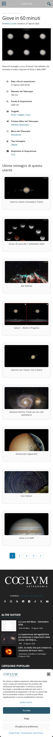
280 (20, 643)
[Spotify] (24, 602)
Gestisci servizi (26, 702)
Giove (27, 115)
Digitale (14, 145)
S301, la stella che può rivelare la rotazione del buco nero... (34, 649)
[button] (48, 674)
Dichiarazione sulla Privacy (32, 733)
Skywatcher (16, 135)
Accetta (26, 710)
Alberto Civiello (10, 24)
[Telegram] (30, 602)
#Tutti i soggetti (17, 115)
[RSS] (18, 602)
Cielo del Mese (24, 628)
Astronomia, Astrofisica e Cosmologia (32, 654)
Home (4, 13)
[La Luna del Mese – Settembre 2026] (8, 625)
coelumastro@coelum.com (31, 596)
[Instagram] (12, 602)
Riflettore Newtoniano (20, 125)
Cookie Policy (14, 733)
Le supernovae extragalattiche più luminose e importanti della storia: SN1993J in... (34, 637)
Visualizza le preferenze (26, 726)
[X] (42, 602)
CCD (13, 155)
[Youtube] (47, 602)
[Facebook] (6, 602)
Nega (26, 718)
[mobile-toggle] (4, 4)
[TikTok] (36, 602)
